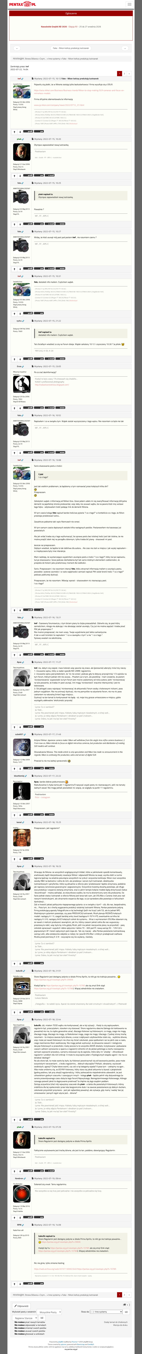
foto (19, 183)
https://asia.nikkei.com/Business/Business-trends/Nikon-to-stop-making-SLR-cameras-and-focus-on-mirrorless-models (79, 92)
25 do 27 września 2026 (90, 26)
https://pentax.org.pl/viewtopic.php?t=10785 (65, 985)
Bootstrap (81, 1344)
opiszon (63, 1344)
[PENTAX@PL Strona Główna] (22, 4)
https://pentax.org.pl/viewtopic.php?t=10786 (53, 988)
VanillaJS (91, 1344)
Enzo (19, 366)
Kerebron (19, 1178)
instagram (45, 797)
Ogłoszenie (71, 13)
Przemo (74, 1341)
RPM (19, 1224)
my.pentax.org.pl (71, 1349)
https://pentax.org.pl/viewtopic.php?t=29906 (53, 979)
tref (19, 78)
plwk (19, 139)
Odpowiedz (22, 1306)
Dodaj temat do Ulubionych (115, 1322)
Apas (19, 662)
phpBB (60, 1341)
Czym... (43, 58)
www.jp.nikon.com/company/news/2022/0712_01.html (59, 105)
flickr (37, 797)
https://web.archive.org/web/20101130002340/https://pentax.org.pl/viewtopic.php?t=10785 (75, 1269)
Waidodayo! (73, 123)
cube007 (19, 734)
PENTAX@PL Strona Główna (25, 58)
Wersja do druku (120, 1325)
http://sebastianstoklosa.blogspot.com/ (52, 384)
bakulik (19, 970)
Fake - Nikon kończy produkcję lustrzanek (71, 48)
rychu (19, 320)
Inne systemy (54, 58)
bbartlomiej (19, 775)
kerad (19, 822)
